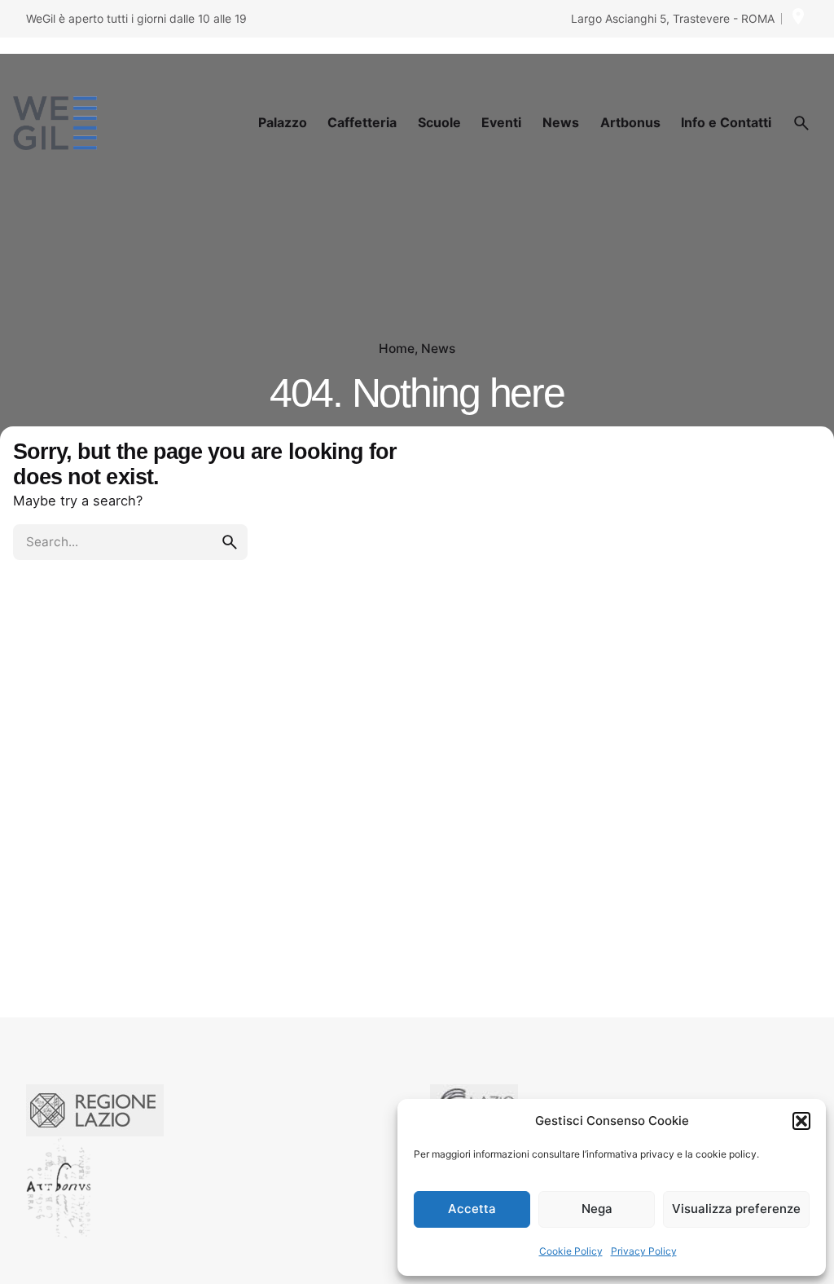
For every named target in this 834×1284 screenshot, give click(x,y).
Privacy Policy (644, 1251)
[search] (230, 542)
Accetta (472, 1208)
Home (397, 348)
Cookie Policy (571, 1251)
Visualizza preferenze (736, 1208)
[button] (801, 1121)
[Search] (801, 123)
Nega (597, 1208)
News (438, 348)
